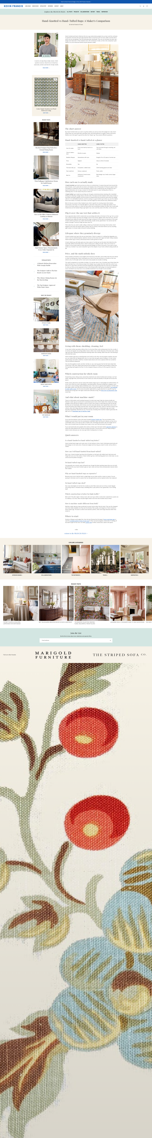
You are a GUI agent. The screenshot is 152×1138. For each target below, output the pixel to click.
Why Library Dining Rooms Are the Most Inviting (47, 279)
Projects (76, 11)
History (93, 11)
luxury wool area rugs (109, 519)
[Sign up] (110, 640)
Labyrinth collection (111, 427)
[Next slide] (147, 605)
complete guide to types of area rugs (79, 521)
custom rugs (88, 522)
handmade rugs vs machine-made (81, 411)
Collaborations (84, 11)
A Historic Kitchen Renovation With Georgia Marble (46, 264)
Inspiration (105, 11)
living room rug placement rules (109, 390)
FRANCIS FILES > (75, 533)
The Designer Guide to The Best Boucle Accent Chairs (47, 272)
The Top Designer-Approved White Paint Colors (46, 286)
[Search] (140, 6)
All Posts (69, 11)
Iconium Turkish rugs (96, 419)
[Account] (143, 6)
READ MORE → (46, 67)
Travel (98, 11)
